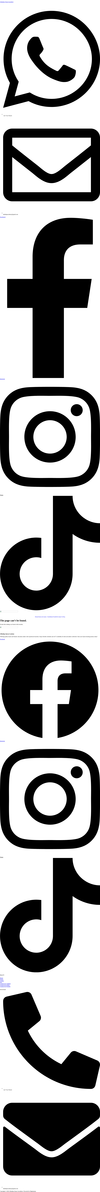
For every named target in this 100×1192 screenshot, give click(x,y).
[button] (45, 616)
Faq (64, 616)
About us (40, 616)
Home (36, 616)
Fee (57, 616)
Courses (45, 616)
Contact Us (60, 616)
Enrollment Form (51, 616)
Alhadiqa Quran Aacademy (7, 2)
